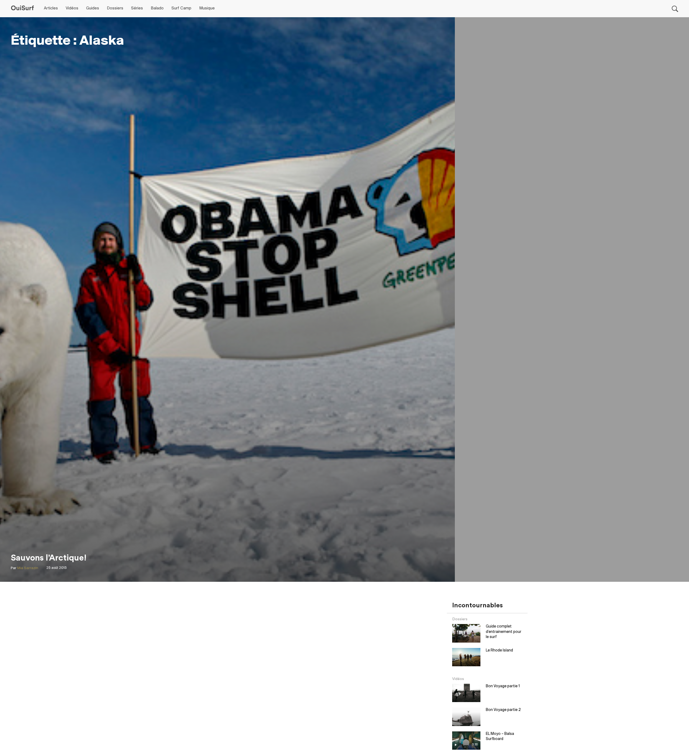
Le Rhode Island (499, 651)
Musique (207, 8)
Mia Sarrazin (27, 568)
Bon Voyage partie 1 (503, 686)
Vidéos (72, 8)
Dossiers (115, 8)
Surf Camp (181, 8)
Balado (157, 8)
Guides (92, 8)
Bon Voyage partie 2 (503, 710)
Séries (137, 8)
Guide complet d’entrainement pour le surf (503, 632)
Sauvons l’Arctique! (49, 558)
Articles (51, 8)
